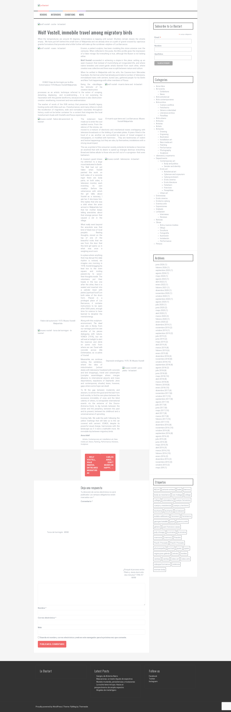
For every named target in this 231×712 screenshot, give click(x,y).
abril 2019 (160, 345)
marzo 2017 (161, 416)
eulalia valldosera (161, 516)
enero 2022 (160, 285)
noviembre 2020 (162, 293)
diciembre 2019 (162, 325)
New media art (166, 142)
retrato (175, 553)
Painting (97, 442)
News (81, 14)
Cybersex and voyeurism (174, 174)
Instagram (153, 681)
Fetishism (168, 185)
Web (40, 627)
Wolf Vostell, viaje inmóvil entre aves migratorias (92, 465)
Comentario (87, 501)
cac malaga (177, 495)
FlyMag (73, 707)
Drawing (163, 132)
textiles (184, 553)
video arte (185, 559)
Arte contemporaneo (165, 100)
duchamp (158, 511)
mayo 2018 (160, 376)
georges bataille (161, 521)
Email (157, 37)
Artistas (159, 124)
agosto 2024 (161, 273)
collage (188, 495)
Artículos (159, 121)
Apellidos (158, 54)
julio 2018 (160, 370)
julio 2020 (160, 305)
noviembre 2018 (162, 359)
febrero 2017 (161, 419)
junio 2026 (160, 264)
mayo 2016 (160, 445)
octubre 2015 (161, 465)
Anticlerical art (170, 172)
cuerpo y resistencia (162, 505)
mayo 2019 (160, 342)
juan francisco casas (171, 527)
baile (179, 489)
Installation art (108, 439)
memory (168, 537)
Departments (161, 158)
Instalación (164, 238)
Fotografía (164, 233)
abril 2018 (160, 379)
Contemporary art (95, 439)
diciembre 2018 (162, 356)
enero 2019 (160, 353)
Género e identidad (168, 110)
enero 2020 (160, 322)
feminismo (186, 516)
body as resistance (162, 495)
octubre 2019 (161, 330)
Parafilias (164, 116)
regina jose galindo (162, 553)
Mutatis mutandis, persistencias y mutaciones (115, 682)
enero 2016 (160, 456)
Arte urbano (161, 118)
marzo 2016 (161, 450)
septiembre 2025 (163, 270)
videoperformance (162, 564)
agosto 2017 (161, 402)
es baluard (179, 511)
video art (175, 559)
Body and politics (171, 164)
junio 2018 (160, 373)
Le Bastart (160, 212)
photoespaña (159, 548)
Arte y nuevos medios (169, 225)
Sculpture (84, 444)
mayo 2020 (160, 310)
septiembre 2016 (163, 433)
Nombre (42, 608)
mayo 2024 (160, 276)
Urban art (164, 193)
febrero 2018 (161, 385)
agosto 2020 (161, 302)
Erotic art (164, 169)
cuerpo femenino (183, 500)
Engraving (164, 134)
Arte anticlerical (162, 97)
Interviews (56, 14)
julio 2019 (160, 336)
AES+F (157, 489)
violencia (176, 564)
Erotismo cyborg (163, 201)
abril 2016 (160, 448)
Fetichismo (164, 108)
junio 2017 (160, 408)
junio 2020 (160, 307)
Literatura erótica (167, 113)
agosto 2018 (161, 368)
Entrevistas (160, 196)
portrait (171, 548)
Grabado (159, 209)
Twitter (152, 679)
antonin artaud (168, 489)
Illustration (164, 137)
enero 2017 (160, 422)
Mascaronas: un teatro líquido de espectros (114, 679)
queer (179, 548)
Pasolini (177, 537)
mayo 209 (160, 468)
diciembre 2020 (162, 290)
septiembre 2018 (163, 365)
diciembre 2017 (162, 390)
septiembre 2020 (163, 299)
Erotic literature (170, 182)
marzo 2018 (161, 382)
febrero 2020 (161, 319)
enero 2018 (160, 388)
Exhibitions (70, 14)
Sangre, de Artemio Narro (107, 676)
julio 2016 (160, 439)
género (157, 527)
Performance (106, 442)
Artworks (160, 129)
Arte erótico (161, 102)
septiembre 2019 (163, 333)
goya (172, 521)
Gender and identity (172, 166)
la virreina (171, 532)
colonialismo (168, 500)
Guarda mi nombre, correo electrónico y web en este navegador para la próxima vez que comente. (83, 637)
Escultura (164, 230)
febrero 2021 (161, 287)
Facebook (153, 676)
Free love (168, 188)
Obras (158, 222)
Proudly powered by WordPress (49, 707)
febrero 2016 (161, 453)
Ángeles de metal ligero (106, 690)
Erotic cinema (170, 180)
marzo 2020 (161, 316)
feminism (175, 516)
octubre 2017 (161, 396)
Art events (160, 89)
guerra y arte (182, 521)
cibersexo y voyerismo (165, 156)
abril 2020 (160, 313)
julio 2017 (160, 405)
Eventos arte (161, 204)
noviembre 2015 (162, 462)
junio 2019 (160, 339)
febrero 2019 (161, 350)
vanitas (157, 559)
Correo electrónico (47, 618)
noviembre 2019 (162, 328)
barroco (187, 489)
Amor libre (160, 86)
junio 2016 (160, 442)
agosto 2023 (161, 279)
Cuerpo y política (167, 105)
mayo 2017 (160, 410)
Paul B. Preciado (161, 543)
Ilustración (164, 236)
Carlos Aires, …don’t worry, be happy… (108, 462)
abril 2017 (160, 413)
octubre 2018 (161, 362)
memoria (158, 537)
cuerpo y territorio (181, 505)
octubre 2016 (161, 430)
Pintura (159, 244)
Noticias (159, 220)
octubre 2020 (161, 296)
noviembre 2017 (162, 393)
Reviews (43, 14)
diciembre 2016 (162, 425)
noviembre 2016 (162, 428)
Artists (85, 439)
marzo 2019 (161, 348)
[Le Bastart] (43, 5)
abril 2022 (160, 282)
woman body (159, 570)
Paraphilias (168, 190)
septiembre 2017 (163, 399)
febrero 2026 (161, 267)
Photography (165, 150)
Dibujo (162, 228)
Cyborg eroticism (171, 177)
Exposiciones (161, 206)
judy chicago (159, 532)
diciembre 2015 (162, 459)
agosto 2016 (161, 436)
